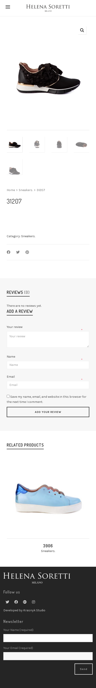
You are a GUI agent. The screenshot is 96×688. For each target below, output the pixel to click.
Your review (15, 327)
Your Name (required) (18, 630)
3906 (48, 545)
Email (11, 377)
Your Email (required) (18, 648)
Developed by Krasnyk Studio (24, 610)
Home (11, 190)
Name (11, 356)
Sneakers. (26, 190)
